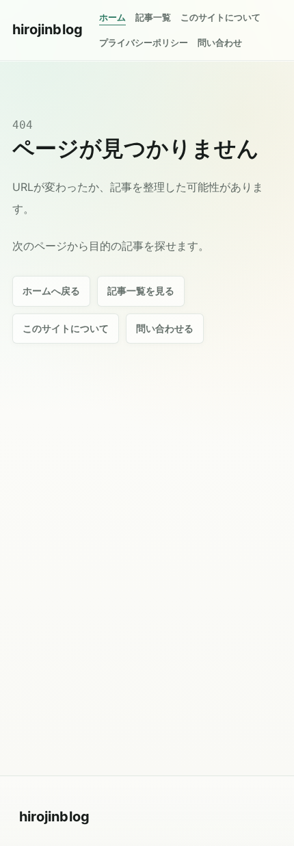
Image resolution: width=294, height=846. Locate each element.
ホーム (112, 17)
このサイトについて (220, 17)
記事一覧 (153, 17)
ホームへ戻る (51, 290)
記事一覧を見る (140, 290)
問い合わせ (220, 42)
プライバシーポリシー (143, 42)
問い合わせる (164, 328)
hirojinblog (47, 29)
